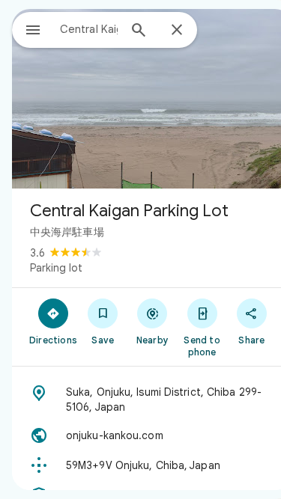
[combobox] (89, 29)
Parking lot (56, 268)
